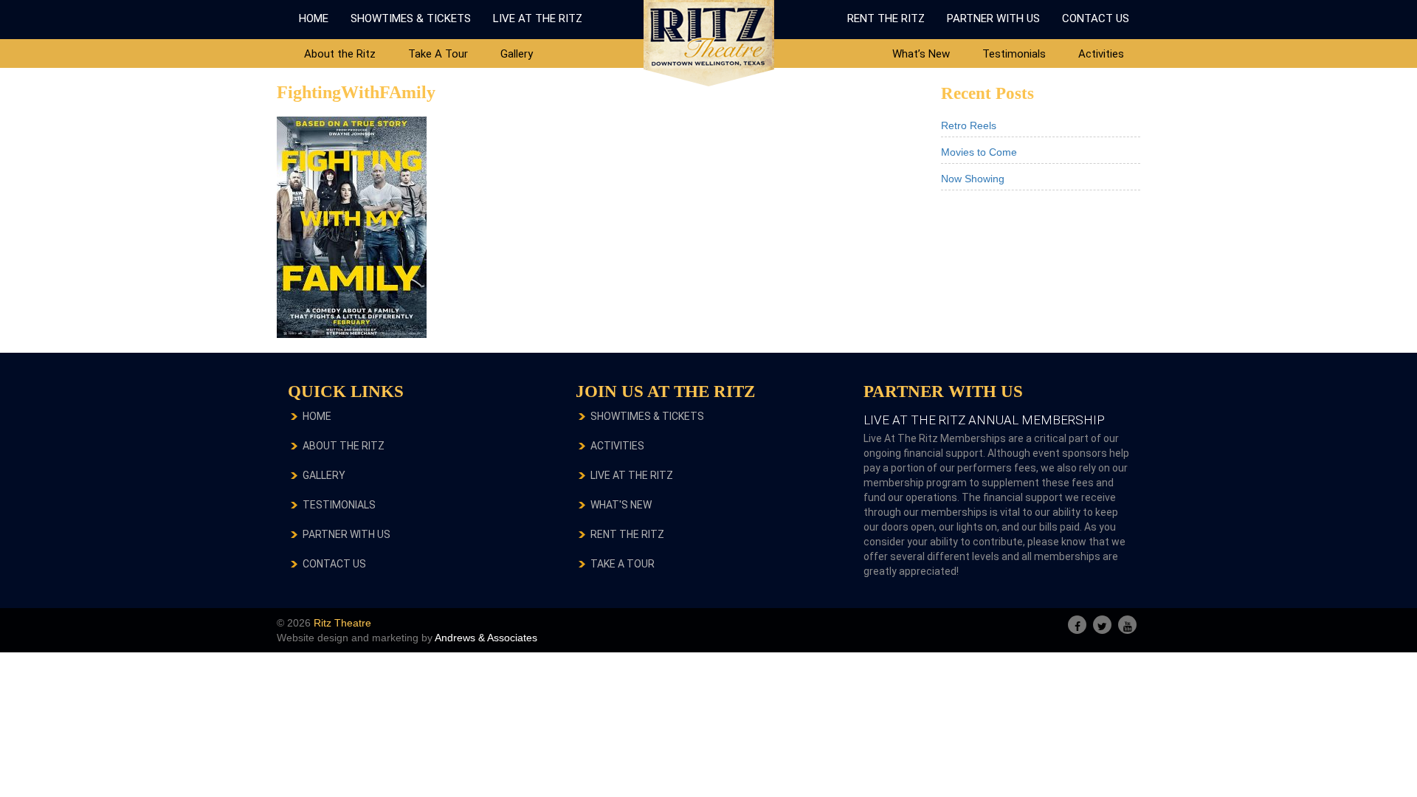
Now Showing (972, 178)
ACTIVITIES (617, 446)
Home (313, 18)
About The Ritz (344, 446)
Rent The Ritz (886, 18)
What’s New (921, 54)
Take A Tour (438, 54)
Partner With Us (993, 18)
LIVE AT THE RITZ (631, 475)
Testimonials (1014, 54)
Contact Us (1095, 18)
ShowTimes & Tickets (411, 18)
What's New (621, 505)
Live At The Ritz (537, 18)
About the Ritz (340, 54)
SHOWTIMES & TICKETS (647, 416)
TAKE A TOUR (622, 564)
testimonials (339, 505)
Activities (1101, 54)
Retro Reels (968, 125)
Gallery (516, 54)
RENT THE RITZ (627, 534)
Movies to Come (979, 152)
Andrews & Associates (486, 638)
